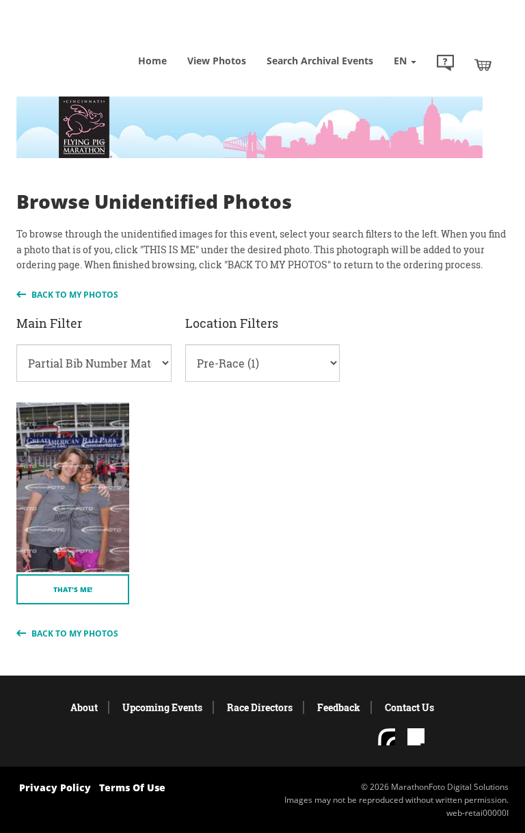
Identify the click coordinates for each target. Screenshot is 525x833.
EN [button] (401, 60)
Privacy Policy (55, 787)
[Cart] (483, 64)
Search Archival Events (320, 60)
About (84, 707)
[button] (445, 64)
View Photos (216, 60)
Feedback (338, 707)
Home (152, 60)
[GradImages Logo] (84, 40)
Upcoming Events (162, 707)
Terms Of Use (132, 787)
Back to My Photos (73, 294)
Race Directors (260, 707)
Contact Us (409, 707)
